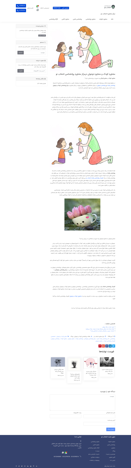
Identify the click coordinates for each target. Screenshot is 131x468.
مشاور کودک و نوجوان (61, 336)
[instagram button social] (24, 466)
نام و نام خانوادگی (110, 413)
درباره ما (97, 451)
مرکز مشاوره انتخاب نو (108, 14)
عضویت (21, 71)
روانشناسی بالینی (111, 445)
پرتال (105, 466)
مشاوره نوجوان (99, 341)
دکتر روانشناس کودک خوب (102, 339)
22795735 (22, 10)
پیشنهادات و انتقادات (94, 460)
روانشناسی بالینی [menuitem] (77, 19)
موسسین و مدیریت (110, 454)
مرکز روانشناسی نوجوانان (90, 339)
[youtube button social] (30, 466)
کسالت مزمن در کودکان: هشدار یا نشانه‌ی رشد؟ (102, 331)
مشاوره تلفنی (61, 8)
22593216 (22, 6)
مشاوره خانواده (111, 442)
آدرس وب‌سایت (111, 420)
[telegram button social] (18, 466)
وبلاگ (71, 336)
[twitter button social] (21, 466)
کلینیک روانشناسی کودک (109, 341)
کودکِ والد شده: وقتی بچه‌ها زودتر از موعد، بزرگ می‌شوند (100, 329)
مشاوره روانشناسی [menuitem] (90, 19)
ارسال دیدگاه (111, 429)
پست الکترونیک (77, 413)
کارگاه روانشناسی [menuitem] (53, 19)
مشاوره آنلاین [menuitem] (65, 19)
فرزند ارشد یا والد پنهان (108, 327)
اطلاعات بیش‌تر (42, 35)
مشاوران (113, 448)
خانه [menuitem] (112, 19)
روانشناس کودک (79, 339)
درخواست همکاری (95, 457)
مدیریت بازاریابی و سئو (93, 454)
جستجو (20, 52)
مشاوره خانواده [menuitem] (103, 19)
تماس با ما (112, 460)
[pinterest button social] (33, 466)
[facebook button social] (16, 466)
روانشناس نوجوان (55, 339)
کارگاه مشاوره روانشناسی (93, 448)
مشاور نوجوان (71, 339)
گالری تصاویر (112, 457)
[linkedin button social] (27, 466)
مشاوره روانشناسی (95, 442)
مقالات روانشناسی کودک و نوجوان (82, 336)
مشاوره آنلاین (96, 445)
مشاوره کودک (63, 339)
